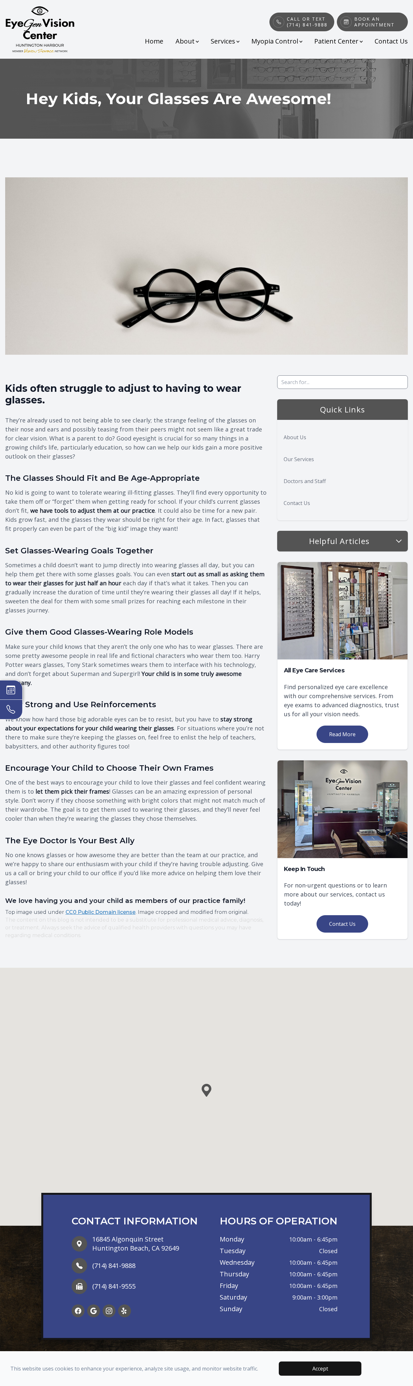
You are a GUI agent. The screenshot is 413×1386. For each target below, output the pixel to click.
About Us (295, 437)
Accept (320, 1368)
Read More (342, 734)
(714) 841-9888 (114, 1265)
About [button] (185, 41)
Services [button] (223, 41)
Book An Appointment (374, 22)
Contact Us (391, 41)
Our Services (299, 459)
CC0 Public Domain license (100, 912)
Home (154, 41)
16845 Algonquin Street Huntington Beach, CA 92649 (135, 1243)
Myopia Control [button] (274, 41)
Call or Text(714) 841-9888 (307, 22)
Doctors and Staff (305, 481)
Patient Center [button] (336, 41)
